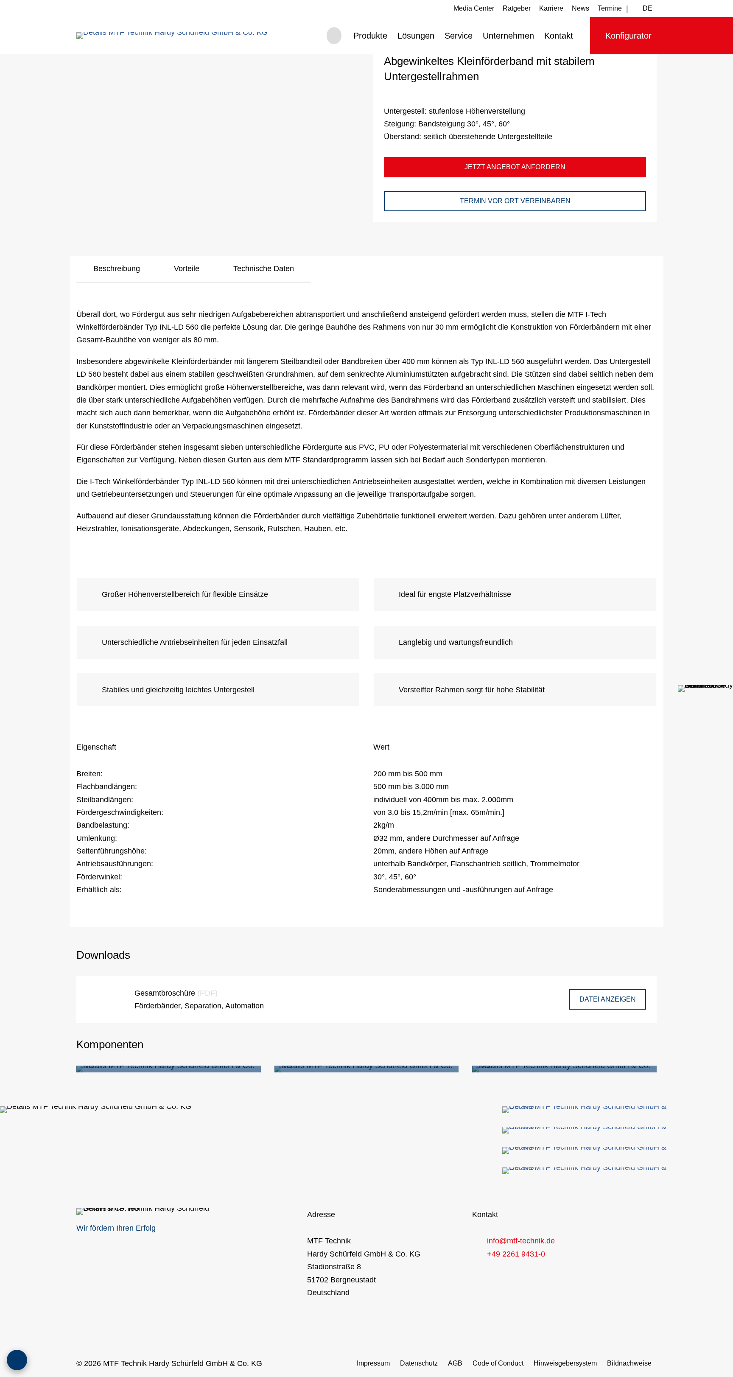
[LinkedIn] (587, 1130)
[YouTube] (587, 1170)
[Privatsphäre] (17, 1360)
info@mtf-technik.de (521, 1241)
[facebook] (587, 1109)
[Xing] (587, 1150)
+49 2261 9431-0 (516, 1254)
